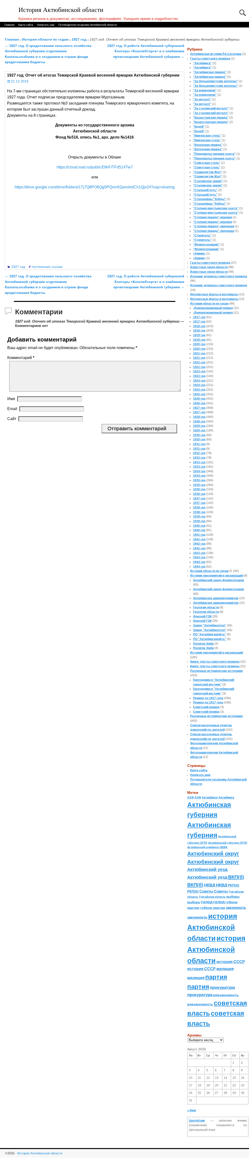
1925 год (199, 389)
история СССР (230, 962)
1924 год (199, 380)
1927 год (79, 39)
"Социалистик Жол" (207, 172)
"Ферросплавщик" (206, 244)
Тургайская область (212, 896)
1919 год (199, 335)
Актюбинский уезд (207, 869)
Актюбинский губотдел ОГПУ (227, 842)
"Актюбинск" (202, 63)
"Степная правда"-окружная (213, 226)
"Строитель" (202, 235)
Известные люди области (209, 267)
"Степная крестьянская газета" (216, 208)
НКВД (209, 885)
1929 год (199, 426)
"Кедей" (199, 126)
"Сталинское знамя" (208, 181)
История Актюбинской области (60, 9)
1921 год (199, 353)
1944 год (199, 562)
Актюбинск (210, 797)
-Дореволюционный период (213, 308)
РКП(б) (233, 885)
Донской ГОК (202, 616)
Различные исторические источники (216, 671)
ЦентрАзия (197, 1120)
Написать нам (45, 24)
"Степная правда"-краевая (212, 217)
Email (12, 409)
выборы (233, 896)
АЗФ (190, 797)
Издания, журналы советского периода (218, 276)
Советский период (206, 707)
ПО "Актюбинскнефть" (209, 634)
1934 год (199, 471)
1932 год (199, 453)
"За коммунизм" (205, 90)
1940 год (199, 525)
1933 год (199, 462)
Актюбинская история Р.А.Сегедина (215, 54)
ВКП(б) (236, 877)
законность (236, 908)
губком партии (212, 908)
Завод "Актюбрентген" (209, 625)
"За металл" (202, 99)
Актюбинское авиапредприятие (216, 598)
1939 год (199, 516)
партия (216, 977)
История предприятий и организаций (216, 575)
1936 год (199, 489)
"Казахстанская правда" (211, 117)
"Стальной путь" (205, 190)
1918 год (199, 326)
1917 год (199, 317)
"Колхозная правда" (207, 145)
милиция (225, 969)
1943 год (199, 553)
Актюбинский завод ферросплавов (218, 580)
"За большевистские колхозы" (215, 81)
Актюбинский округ (213, 854)
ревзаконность (226, 995)
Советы (206, 891)
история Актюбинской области (212, 927)
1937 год (199, 498)
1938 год (199, 507)
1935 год (199, 480)
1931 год (199, 444)
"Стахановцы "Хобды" (209, 199)
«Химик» (199, 253)
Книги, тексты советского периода (215, 661)
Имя (11, 399)
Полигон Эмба (203, 643)
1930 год (199, 435)
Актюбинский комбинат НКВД (207, 847)
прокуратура (222, 987)
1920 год (199, 344)
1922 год (199, 362)
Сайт (11, 419)
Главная (9, 24)
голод (207, 902)
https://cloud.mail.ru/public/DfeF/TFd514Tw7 (95, 167)
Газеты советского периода (210, 58)
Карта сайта (25, 24)
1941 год (199, 534)
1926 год (199, 398)
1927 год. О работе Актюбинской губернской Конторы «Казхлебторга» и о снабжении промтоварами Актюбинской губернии (145, 51)
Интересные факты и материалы (214, 294)
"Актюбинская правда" (209, 72)
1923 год (199, 371)
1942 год (199, 543)
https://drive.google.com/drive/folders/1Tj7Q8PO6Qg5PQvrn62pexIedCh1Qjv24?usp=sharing (95, 187)
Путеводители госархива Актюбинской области (87, 24)
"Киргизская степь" (207, 135)
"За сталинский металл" (211, 108)
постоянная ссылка (47, 267)
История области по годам (45, 39)
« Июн (191, 1110)
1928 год (199, 417)
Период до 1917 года (208, 698)
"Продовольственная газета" (214, 154)
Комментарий (20, 358)
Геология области (206, 607)
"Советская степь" (206, 163)
